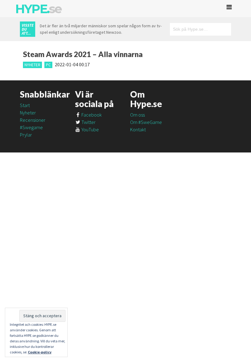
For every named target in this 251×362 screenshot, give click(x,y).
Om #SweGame (146, 122)
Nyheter (32, 64)
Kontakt (138, 129)
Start (25, 105)
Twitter (88, 122)
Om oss (137, 115)
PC (48, 64)
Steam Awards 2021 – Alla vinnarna (83, 54)
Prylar (26, 135)
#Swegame (31, 127)
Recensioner (32, 120)
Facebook (91, 115)
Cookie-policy (39, 352)
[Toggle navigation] (229, 7)
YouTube (90, 129)
